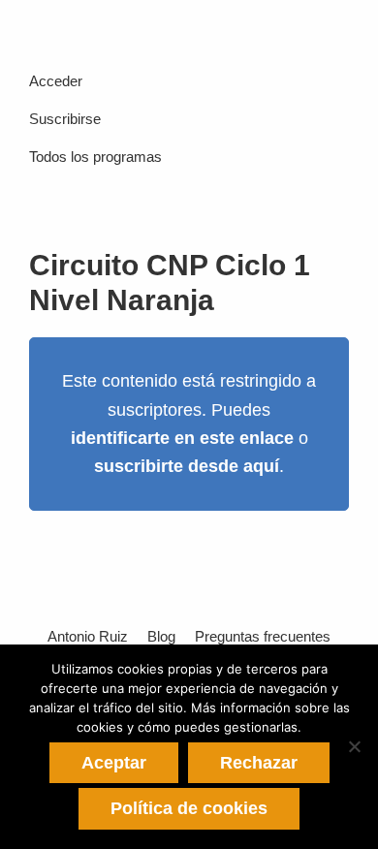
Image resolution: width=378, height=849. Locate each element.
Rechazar (259, 762)
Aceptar (113, 762)
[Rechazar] (353, 746)
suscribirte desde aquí (186, 466)
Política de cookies (189, 808)
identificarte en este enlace (182, 438)
